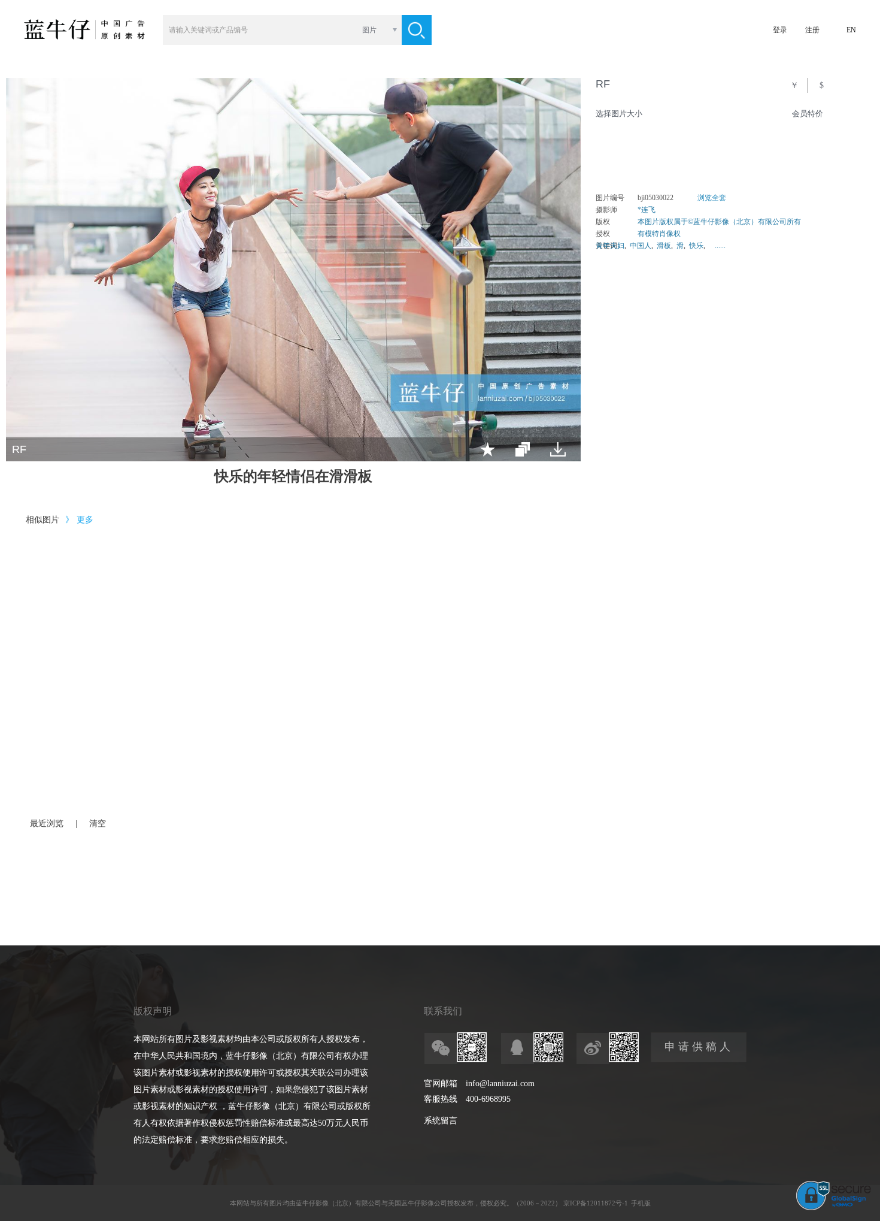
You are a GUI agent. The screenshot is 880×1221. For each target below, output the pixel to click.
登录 (780, 30)
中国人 (640, 245)
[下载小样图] (558, 449)
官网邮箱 (440, 1083)
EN (851, 30)
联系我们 (443, 1011)
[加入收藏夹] (487, 449)
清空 (97, 823)
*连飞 (647, 209)
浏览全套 (711, 198)
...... (720, 245)
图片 (369, 30)
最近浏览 (46, 823)
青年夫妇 (610, 245)
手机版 (641, 1203)
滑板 (664, 245)
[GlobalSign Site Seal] (833, 1208)
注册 (812, 30)
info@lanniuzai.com (500, 1083)
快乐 (696, 245)
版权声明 (152, 1011)
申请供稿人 (698, 1047)
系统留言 (440, 1120)
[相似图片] (522, 449)
